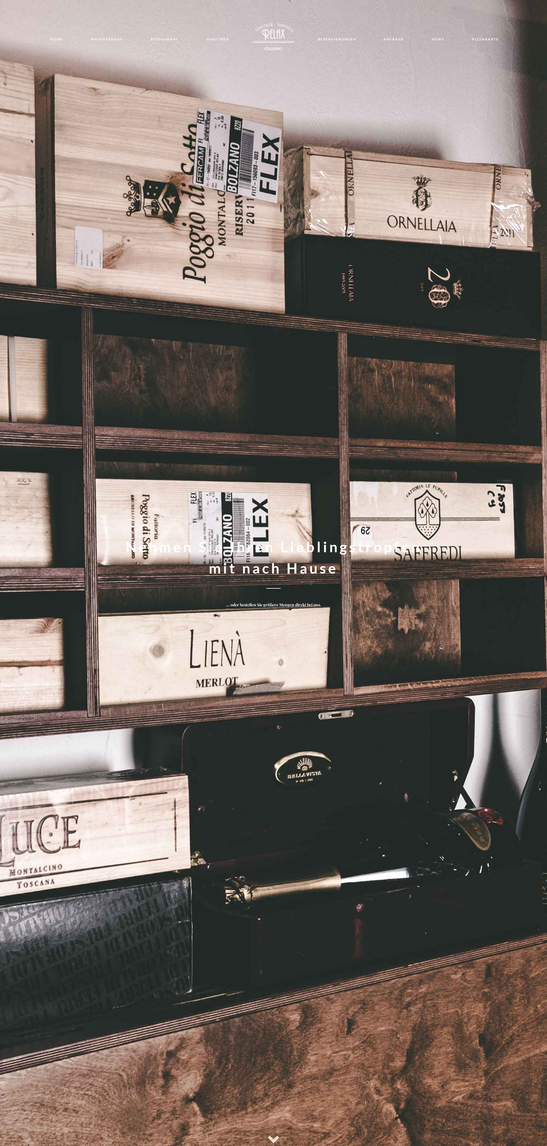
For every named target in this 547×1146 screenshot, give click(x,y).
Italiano (273, 48)
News (438, 39)
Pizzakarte (485, 39)
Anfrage (393, 39)
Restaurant (165, 39)
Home (56, 39)
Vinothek (218, 39)
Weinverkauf (107, 39)
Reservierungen (337, 39)
